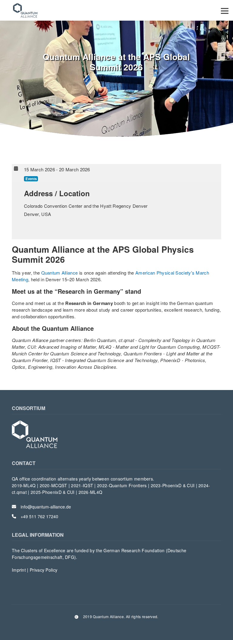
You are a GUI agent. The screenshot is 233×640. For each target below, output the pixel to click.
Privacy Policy (43, 570)
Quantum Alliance (59, 272)
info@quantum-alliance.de (46, 507)
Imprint (19, 570)
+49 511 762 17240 (39, 516)
